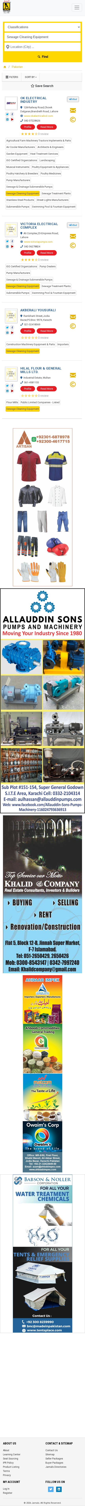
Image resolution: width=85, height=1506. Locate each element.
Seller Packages (54, 1458)
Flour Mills (12, 402)
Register (7, 1493)
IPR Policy (8, 1462)
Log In (6, 1488)
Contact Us (51, 1450)
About (6, 1450)
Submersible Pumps (17, 206)
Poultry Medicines (51, 173)
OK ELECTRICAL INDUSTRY (33, 100)
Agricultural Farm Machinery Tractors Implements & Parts (38, 140)
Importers (63, 344)
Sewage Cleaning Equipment (22, 193)
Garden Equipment (16, 153)
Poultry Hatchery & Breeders (22, 173)
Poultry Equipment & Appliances (50, 167)
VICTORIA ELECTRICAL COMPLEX (39, 225)
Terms (6, 1471)
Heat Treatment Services (44, 153)
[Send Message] (73, 111)
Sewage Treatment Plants (56, 193)
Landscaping (47, 160)
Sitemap (49, 1454)
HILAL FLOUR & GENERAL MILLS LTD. (41, 370)
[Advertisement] (42, 1377)
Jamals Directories (55, 1467)
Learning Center (11, 1454)
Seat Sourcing (10, 1458)
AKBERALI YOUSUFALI (38, 310)
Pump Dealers (48, 266)
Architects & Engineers (50, 147)
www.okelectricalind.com (38, 115)
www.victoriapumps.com (38, 241)
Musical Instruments (17, 167)
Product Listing (11, 1467)
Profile (27, 126)
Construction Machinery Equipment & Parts (30, 344)
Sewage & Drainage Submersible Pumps (29, 186)
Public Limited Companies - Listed (40, 402)
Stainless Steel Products (20, 199)
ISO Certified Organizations (21, 160)
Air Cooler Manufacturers (20, 147)
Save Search (43, 86)
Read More (47, 126)
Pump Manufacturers (18, 180)
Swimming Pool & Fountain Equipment (54, 206)
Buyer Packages (54, 1462)
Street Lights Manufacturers (52, 199)
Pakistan (17, 66)
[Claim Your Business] (73, 120)
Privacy (7, 1475)
